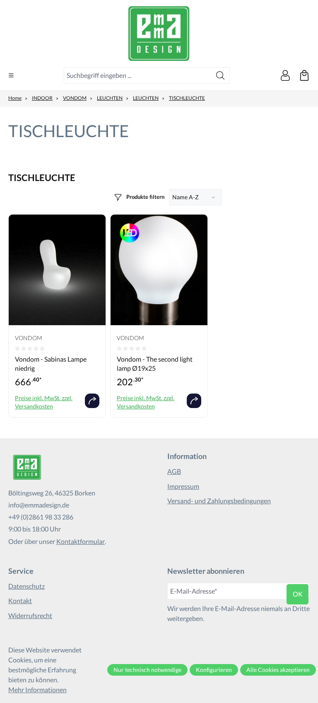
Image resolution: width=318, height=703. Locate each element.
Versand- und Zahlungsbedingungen (219, 501)
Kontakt (20, 600)
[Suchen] (220, 75)
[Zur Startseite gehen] (159, 33)
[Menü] (11, 75)
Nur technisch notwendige (147, 669)
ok (298, 594)
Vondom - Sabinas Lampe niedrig (51, 363)
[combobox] (138, 75)
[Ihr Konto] (285, 75)
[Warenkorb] (304, 75)
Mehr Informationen (37, 689)
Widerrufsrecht (30, 615)
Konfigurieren (214, 669)
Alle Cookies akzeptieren (278, 669)
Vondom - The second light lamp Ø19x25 (155, 363)
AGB (174, 471)
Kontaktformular (80, 541)
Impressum (183, 486)
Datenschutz (26, 586)
